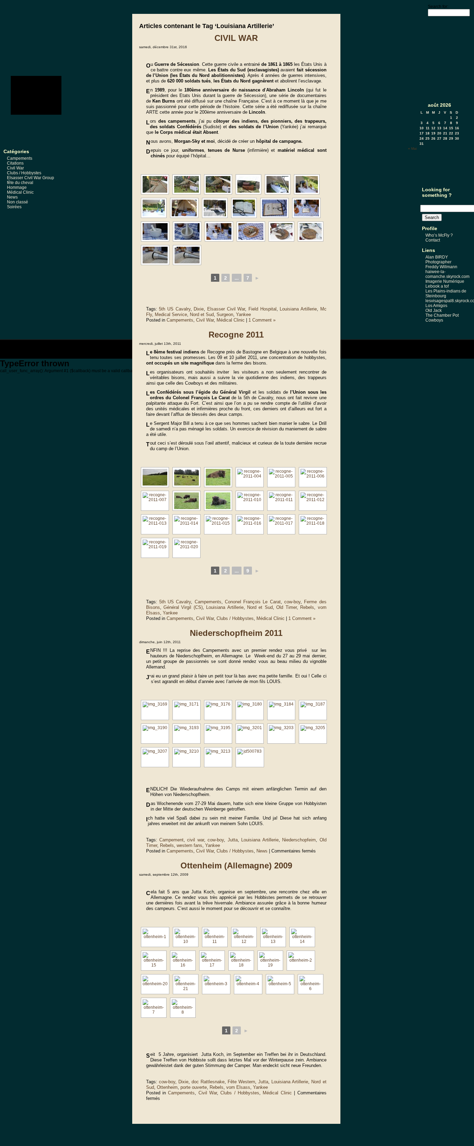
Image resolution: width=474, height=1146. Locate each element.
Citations (15, 163)
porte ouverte (193, 1087)
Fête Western (241, 1081)
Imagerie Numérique (444, 281)
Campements (19, 158)
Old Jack (433, 310)
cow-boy (292, 601)
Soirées (14, 206)
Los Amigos (436, 305)
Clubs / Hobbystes (24, 172)
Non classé (17, 202)
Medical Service (171, 314)
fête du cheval (20, 182)
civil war (195, 839)
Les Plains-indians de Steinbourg (445, 293)
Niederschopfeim (299, 839)
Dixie (199, 309)
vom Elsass (238, 1087)
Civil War (15, 168)
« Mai (412, 148)
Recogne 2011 (236, 334)
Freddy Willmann (441, 266)
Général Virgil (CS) (183, 607)
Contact (432, 240)
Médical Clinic (20, 192)
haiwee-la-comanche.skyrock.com (447, 274)
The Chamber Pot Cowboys (442, 318)
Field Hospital (262, 309)
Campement (171, 839)
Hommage (17, 187)
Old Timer (286, 607)
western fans (189, 845)
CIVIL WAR (236, 38)
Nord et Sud (202, 314)
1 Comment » (262, 320)
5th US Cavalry (174, 309)
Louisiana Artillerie (298, 309)
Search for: (438, 6)
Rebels (307, 607)
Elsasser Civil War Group (30, 177)
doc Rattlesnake (208, 1081)
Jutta (233, 839)
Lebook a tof (437, 286)
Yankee (243, 314)
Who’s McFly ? (439, 235)
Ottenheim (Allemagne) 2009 (236, 865)
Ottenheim (167, 1087)
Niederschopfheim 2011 (236, 633)
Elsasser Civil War (226, 309)
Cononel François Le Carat (253, 601)
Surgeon (225, 314)
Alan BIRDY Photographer (438, 259)
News (12, 197)
